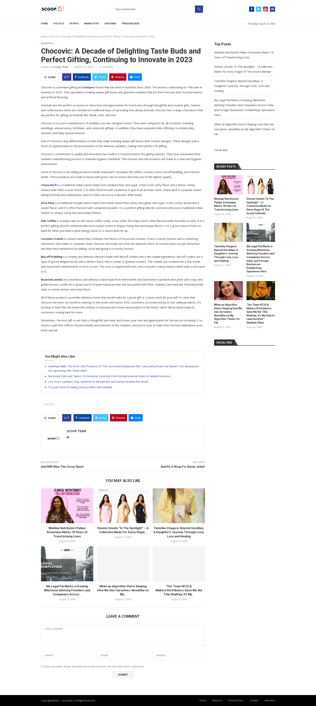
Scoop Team (61, 67)
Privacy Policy (236, 700)
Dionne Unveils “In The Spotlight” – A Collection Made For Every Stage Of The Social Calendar (260, 206)
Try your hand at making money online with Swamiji (80, 387)
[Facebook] (251, 9)
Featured (110, 23)
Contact (254, 700)
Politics (58, 23)
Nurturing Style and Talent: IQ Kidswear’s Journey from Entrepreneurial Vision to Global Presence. (109, 376)
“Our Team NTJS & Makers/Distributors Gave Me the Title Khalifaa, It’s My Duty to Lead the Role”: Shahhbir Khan (261, 313)
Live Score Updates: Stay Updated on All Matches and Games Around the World (98, 381)
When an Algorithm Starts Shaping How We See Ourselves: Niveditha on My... (123, 590)
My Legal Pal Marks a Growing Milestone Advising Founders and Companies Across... (67, 590)
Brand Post (91, 23)
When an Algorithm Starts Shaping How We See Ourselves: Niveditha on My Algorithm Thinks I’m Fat (244, 129)
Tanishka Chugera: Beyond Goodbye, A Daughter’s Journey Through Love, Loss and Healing (178, 532)
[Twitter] (258, 9)
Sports (74, 23)
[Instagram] (265, 9)
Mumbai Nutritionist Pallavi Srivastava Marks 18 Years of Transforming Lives (67, 532)
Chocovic (48, 404)
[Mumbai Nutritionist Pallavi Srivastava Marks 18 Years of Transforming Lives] (67, 505)
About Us (217, 700)
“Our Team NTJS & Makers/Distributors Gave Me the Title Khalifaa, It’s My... (179, 590)
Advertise (269, 700)
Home (44, 23)
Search (199, 9)
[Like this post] (68, 77)
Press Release (130, 23)
